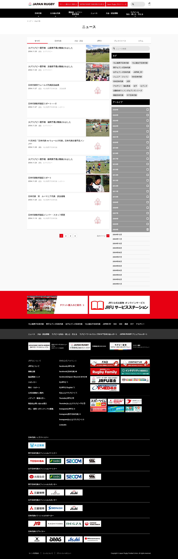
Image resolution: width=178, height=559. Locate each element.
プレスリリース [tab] (120, 41)
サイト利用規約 (34, 553)
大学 (128, 81)
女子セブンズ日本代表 (121, 72)
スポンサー (32, 382)
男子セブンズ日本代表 (121, 67)
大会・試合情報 (43, 334)
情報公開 (31, 371)
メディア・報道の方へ (36, 398)
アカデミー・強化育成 (121, 86)
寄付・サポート (34, 387)
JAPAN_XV (138, 72)
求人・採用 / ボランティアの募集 (40, 408)
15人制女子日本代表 (140, 63)
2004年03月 (117, 275)
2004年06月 (117, 261)
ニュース (31, 334)
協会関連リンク (34, 376)
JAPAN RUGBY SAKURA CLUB (91, 4)
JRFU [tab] (99, 41)
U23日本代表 (137, 76)
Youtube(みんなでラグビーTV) (71, 403)
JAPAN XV (107, 324)
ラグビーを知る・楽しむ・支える (64, 334)
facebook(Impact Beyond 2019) (72, 376)
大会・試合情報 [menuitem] (112, 13)
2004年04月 (117, 270)
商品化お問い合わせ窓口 (37, 403)
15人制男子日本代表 (121, 63)
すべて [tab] (37, 41)
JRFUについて (33, 366)
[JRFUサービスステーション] (119, 305)
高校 (126, 324)
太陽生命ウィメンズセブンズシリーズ (127, 90)
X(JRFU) (62, 382)
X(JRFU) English (66, 387)
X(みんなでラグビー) (67, 392)
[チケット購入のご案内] (57, 305)
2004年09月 (117, 248)
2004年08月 (117, 252)
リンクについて (48, 553)
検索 (133, 4)
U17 (132, 324)
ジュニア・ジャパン (120, 76)
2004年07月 (117, 257)
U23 (115, 324)
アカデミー (140, 324)
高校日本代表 (118, 95)
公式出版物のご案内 (35, 392)
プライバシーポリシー (64, 553)
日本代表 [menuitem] (38, 13)
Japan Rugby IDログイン (116, 4)
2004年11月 (117, 239)
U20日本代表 (118, 81)
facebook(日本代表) (67, 371)
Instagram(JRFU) (66, 408)
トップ (29, 21)
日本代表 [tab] (58, 41)
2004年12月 (117, 234)
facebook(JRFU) (66, 366)
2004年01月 (117, 284)
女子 (135, 86)
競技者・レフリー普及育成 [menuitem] (75, 13)
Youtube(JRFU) (65, 398)
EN (149, 5)
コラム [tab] (140, 41)
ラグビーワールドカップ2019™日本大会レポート (98, 334)
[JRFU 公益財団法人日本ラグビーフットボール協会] (41, 4)
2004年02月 (117, 279)
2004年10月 (117, 243)
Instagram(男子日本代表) (69, 414)
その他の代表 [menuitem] (55, 13)
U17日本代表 (132, 95)
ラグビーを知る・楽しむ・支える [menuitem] (134, 13)
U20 (120, 324)
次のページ (101, 236)
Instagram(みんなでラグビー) (70, 419)
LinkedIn (62, 424)
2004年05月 (117, 266)
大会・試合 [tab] (78, 41)
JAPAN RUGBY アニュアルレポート (133, 334)
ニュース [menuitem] (94, 13)
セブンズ (143, 86)
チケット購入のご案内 (67, 4)
